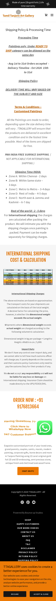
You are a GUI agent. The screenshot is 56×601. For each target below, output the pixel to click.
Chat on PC (28, 471)
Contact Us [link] (28, 532)
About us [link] (28, 536)
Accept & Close (41, 594)
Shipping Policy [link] (28, 560)
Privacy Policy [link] (28, 552)
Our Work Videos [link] (28, 527)
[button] (52, 15)
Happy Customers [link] (28, 523)
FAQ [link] (28, 540)
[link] (18, 15)
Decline (15, 594)
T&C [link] (27, 544)
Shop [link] (28, 519)
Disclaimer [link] (28, 548)
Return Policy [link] (28, 556)
